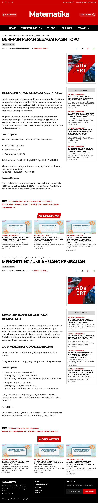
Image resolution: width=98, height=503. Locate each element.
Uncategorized (14, 35)
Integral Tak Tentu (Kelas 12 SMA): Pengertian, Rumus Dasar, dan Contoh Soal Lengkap (80, 98)
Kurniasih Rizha (40, 48)
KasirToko (47, 201)
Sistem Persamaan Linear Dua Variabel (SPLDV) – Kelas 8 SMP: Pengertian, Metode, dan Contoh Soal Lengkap (80, 132)
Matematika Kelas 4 (76, 111)
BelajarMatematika (17, 201)
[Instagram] (6, 2)
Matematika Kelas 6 (76, 146)
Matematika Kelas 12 (76, 95)
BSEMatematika (34, 201)
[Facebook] (2, 2)
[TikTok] (9, 2)
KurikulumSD (7, 204)
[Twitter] (12, 2)
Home (4, 35)
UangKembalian (8, 207)
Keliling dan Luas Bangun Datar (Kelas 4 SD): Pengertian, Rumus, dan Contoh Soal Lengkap (81, 114)
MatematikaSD (21, 204)
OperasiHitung (35, 204)
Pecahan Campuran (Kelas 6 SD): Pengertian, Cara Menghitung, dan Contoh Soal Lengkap (80, 149)
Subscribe (89, 491)
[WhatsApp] (93, 48)
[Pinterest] (87, 48)
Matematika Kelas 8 (76, 128)
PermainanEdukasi (51, 204)
